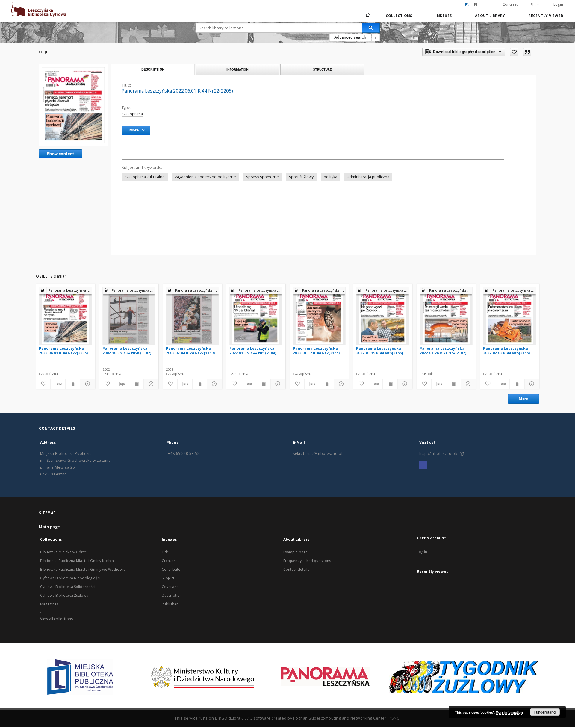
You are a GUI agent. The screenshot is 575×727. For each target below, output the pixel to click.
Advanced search (350, 37)
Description (172, 595)
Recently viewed (545, 15)
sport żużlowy (301, 176)
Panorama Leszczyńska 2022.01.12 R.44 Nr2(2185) (316, 350)
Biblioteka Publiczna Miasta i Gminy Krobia (77, 560)
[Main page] (367, 15)
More (523, 398)
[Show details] (86, 384)
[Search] (371, 28)
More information (509, 712)
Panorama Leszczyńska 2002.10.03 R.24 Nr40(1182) (126, 350)
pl (476, 5)
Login (558, 4)
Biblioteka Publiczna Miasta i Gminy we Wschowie (82, 569)
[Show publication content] (73, 384)
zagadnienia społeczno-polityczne (205, 176)
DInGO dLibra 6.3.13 (234, 718)
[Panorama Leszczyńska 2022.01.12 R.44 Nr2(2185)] (319, 315)
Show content (60, 153)
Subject (168, 578)
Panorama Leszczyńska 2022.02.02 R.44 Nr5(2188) (506, 350)
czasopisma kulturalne (145, 176)
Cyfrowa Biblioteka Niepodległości (70, 578)
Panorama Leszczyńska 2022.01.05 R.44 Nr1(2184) (252, 350)
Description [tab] (152, 69)
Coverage (170, 586)
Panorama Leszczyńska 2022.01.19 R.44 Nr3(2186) (379, 350)
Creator (168, 560)
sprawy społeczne (262, 176)
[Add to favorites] (514, 52)
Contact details (296, 569)
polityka (330, 176)
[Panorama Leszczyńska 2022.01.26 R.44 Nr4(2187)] (446, 315)
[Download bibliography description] (58, 384)
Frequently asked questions (307, 560)
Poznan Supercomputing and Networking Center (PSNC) (346, 718)
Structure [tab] (322, 69)
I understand (545, 712)
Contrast (510, 4)
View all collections (56, 618)
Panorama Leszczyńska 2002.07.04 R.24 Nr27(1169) (190, 350)
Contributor (172, 569)
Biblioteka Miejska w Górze (63, 552)
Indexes (443, 15)
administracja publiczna (368, 176)
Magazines (49, 604)
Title (165, 552)
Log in (422, 551)
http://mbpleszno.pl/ (438, 453)
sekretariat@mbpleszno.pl (317, 453)
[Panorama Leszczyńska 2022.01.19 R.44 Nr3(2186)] (382, 315)
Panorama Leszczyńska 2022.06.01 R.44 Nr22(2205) (63, 350)
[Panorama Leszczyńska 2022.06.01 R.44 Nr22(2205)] (73, 105)
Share (536, 4)
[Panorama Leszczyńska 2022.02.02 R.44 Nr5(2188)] (509, 315)
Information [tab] (237, 69)
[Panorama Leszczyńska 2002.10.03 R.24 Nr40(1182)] (129, 315)
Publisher (170, 604)
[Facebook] (423, 465)
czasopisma (132, 113)
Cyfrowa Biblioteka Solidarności (68, 586)
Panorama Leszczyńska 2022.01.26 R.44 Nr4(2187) (443, 350)
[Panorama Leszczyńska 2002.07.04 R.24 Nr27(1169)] (192, 315)
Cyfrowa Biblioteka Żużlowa (64, 595)
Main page (49, 526)
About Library (490, 15)
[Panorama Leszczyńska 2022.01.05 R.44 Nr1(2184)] (256, 315)
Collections (399, 15)
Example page (295, 552)
